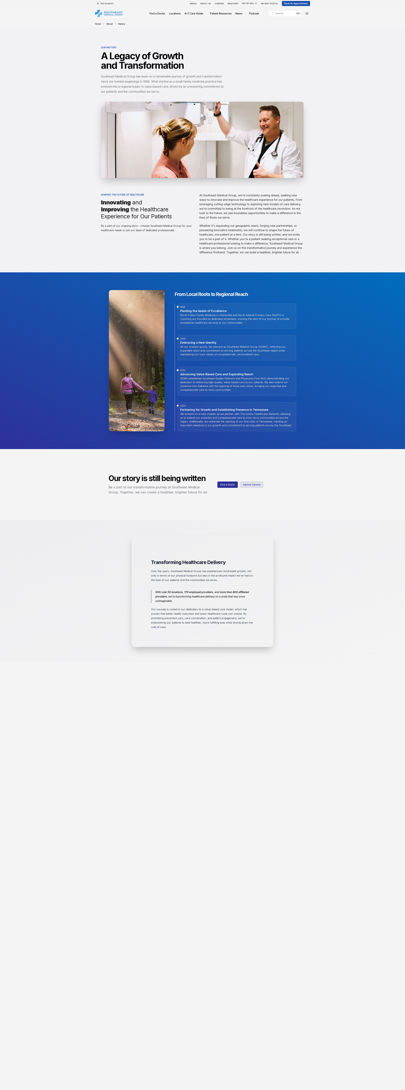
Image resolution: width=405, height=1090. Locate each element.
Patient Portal (269, 3)
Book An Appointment (296, 3)
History (121, 23)
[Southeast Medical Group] (109, 13)
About (109, 23)
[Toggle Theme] (307, 13)
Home (98, 23)
